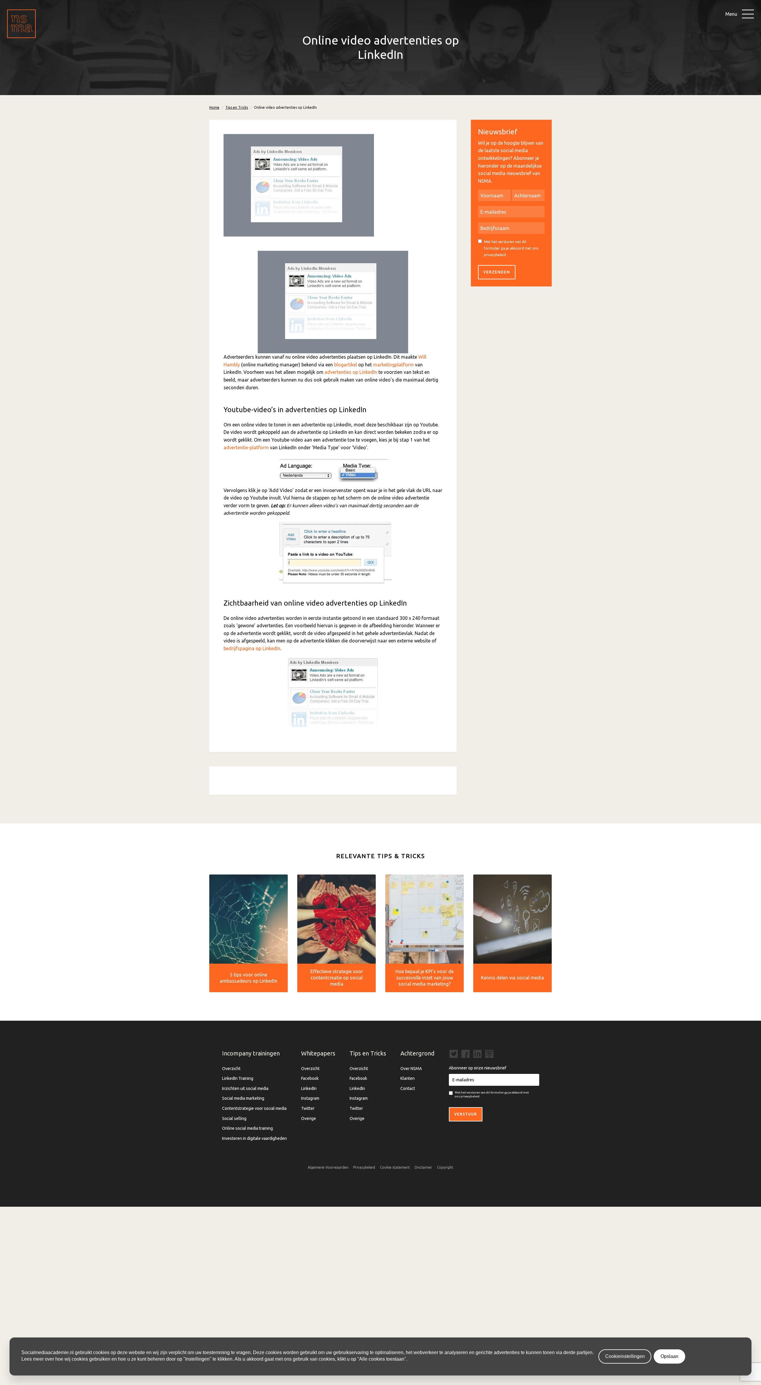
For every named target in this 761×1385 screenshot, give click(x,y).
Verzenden (496, 272)
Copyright (445, 1167)
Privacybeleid (364, 1167)
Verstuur (465, 1114)
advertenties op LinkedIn (351, 372)
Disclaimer (423, 1167)
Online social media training (247, 1128)
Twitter (308, 1108)
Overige (308, 1118)
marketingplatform (393, 364)
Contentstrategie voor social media (254, 1108)
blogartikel (345, 364)
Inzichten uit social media (245, 1088)
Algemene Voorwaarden (328, 1167)
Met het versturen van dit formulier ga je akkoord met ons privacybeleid (511, 248)
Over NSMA (411, 1068)
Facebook (310, 1078)
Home (214, 107)
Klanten (407, 1078)
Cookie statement (395, 1167)
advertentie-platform (246, 447)
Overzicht (231, 1068)
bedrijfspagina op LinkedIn (252, 648)
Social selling (234, 1118)
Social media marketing (243, 1098)
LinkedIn (309, 1088)
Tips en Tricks (236, 107)
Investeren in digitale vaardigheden (254, 1138)
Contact (407, 1088)
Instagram (310, 1098)
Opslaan (669, 1356)
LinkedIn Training (237, 1078)
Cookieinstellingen (625, 1356)
